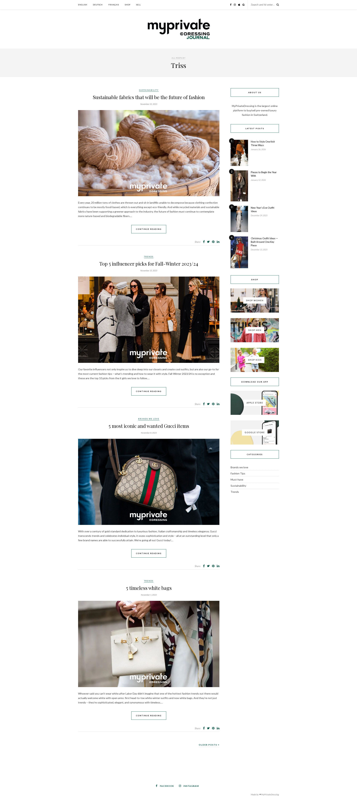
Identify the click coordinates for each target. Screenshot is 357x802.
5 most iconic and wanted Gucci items (149, 426)
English (82, 5)
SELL (138, 5)
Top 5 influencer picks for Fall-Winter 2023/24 (148, 263)
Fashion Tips (238, 473)
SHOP (127, 5)
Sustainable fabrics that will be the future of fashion (149, 97)
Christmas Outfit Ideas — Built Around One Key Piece (264, 242)
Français (113, 5)
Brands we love (148, 419)
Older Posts (208, 745)
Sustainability (149, 90)
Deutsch (98, 5)
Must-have (237, 479)
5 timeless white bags (149, 588)
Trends (148, 256)
